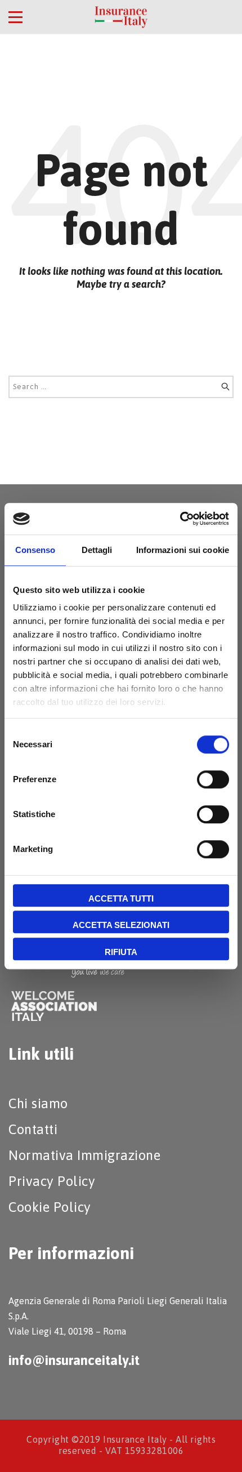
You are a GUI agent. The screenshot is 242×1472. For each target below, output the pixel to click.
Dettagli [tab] (97, 550)
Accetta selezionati (121, 925)
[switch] (213, 779)
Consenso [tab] (35, 550)
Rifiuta (121, 952)
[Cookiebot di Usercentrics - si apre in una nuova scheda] (180, 518)
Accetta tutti (121, 898)
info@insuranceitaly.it (74, 1360)
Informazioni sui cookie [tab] (182, 550)
